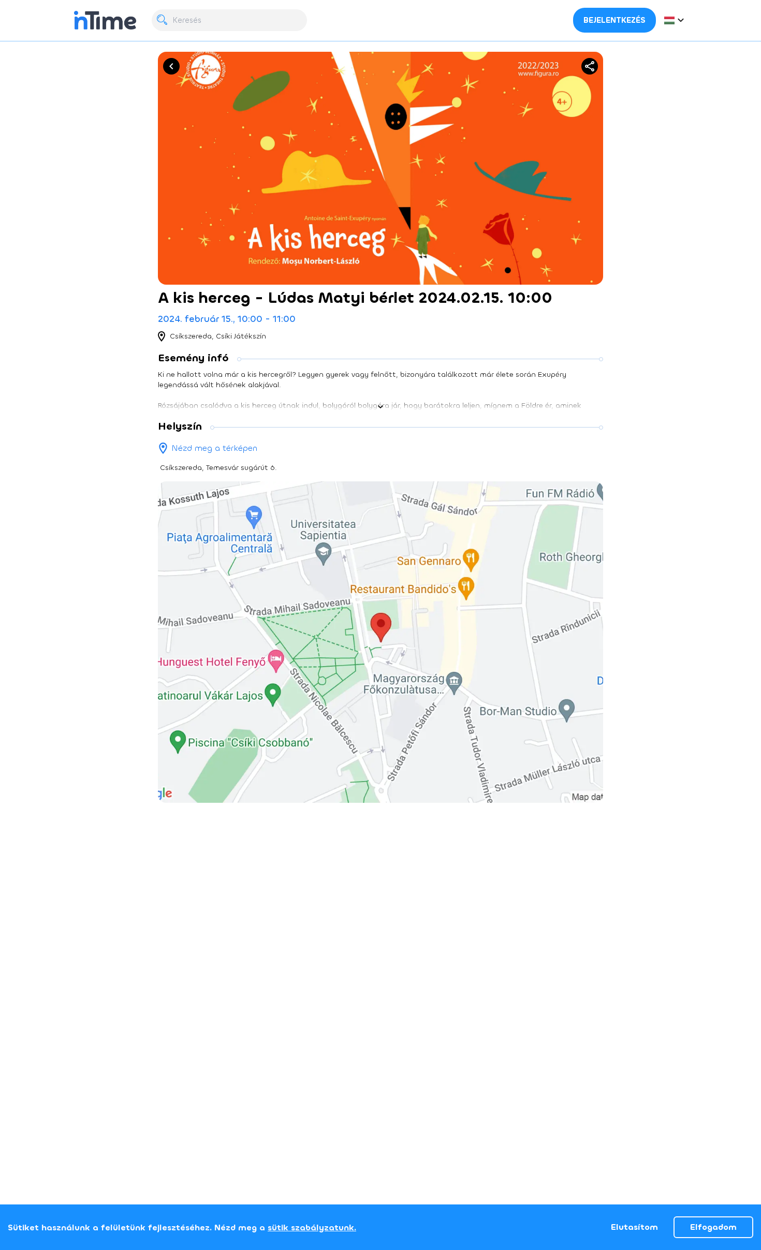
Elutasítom (634, 1227)
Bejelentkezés (614, 20)
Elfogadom (713, 1227)
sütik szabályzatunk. (312, 1227)
